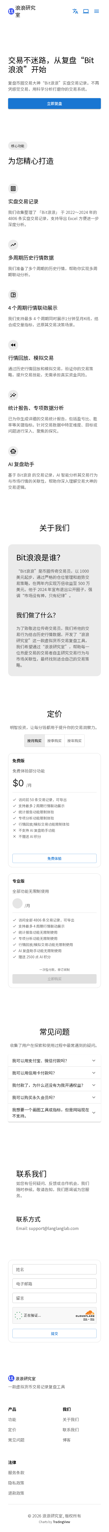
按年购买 (74, 740)
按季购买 (54, 740)
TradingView (61, 1522)
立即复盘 (54, 103)
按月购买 (34, 740)
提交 (54, 1333)
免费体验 (54, 858)
